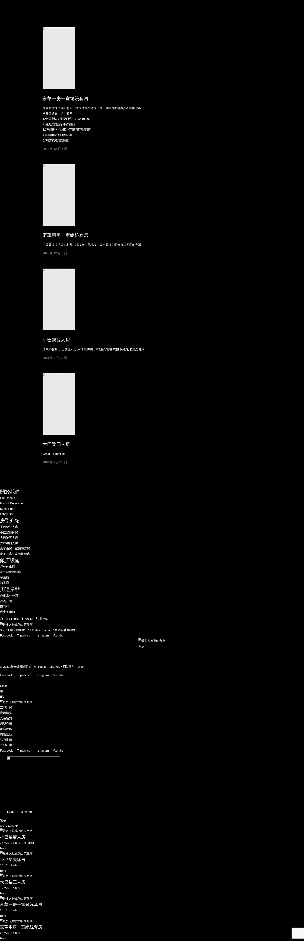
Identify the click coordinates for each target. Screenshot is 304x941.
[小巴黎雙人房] (16, 831)
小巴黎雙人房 (56, 339)
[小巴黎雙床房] (16, 853)
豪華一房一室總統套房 (21, 904)
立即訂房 (6, 183)
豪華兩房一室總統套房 (65, 235)
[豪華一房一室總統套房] (16, 898)
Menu (3, 8)
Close (4, 686)
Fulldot (80, 666)
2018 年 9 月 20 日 (55, 357)
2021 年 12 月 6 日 (55, 253)
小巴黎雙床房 (12, 859)
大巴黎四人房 (56, 444)
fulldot (71, 630)
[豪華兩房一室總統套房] (16, 921)
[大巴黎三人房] (16, 876)
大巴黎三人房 (12, 882)
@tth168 (26, 812)
